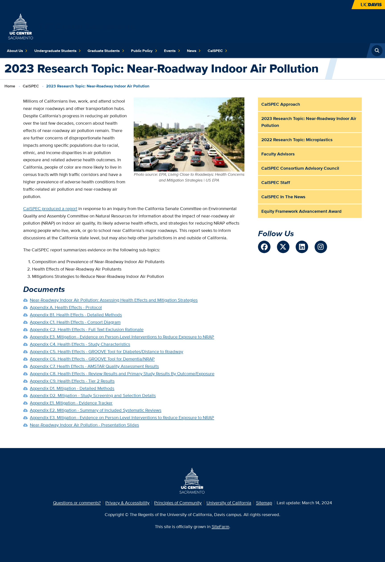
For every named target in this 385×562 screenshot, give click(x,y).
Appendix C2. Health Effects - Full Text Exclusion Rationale (86, 329)
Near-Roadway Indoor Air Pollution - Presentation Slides (84, 425)
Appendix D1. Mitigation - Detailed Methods (72, 388)
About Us (15, 51)
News (191, 51)
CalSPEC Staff (275, 182)
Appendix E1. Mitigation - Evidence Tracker (71, 402)
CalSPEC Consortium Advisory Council (300, 168)
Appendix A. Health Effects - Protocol (66, 307)
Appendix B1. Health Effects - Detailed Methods (76, 314)
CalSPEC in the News (283, 196)
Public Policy (142, 51)
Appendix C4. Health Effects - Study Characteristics (80, 344)
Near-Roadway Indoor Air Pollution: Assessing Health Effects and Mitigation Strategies (114, 300)
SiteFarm (220, 526)
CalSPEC (215, 51)
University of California (229, 502)
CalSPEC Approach (280, 104)
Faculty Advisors (278, 154)
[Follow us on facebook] (264, 247)
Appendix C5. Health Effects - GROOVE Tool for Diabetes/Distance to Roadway (106, 351)
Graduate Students (104, 51)
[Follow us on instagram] (321, 247)
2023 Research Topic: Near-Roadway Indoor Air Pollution (308, 122)
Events (170, 51)
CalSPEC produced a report (50, 208)
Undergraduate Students (55, 51)
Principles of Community (178, 502)
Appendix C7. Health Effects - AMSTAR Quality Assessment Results (94, 366)
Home (9, 86)
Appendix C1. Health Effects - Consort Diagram (75, 322)
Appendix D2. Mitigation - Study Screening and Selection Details (93, 395)
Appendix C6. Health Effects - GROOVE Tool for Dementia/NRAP (92, 358)
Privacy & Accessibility (127, 502)
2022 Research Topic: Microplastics (297, 139)
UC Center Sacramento (88, 26)
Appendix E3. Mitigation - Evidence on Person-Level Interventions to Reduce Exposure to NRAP (122, 336)
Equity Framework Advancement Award (301, 211)
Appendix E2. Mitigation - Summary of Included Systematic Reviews (95, 410)
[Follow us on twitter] (283, 247)
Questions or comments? (77, 502)
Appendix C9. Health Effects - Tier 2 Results (72, 381)
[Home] (21, 25)
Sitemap (264, 502)
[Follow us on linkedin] (302, 247)
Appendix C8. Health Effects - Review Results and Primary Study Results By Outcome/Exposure (122, 373)
